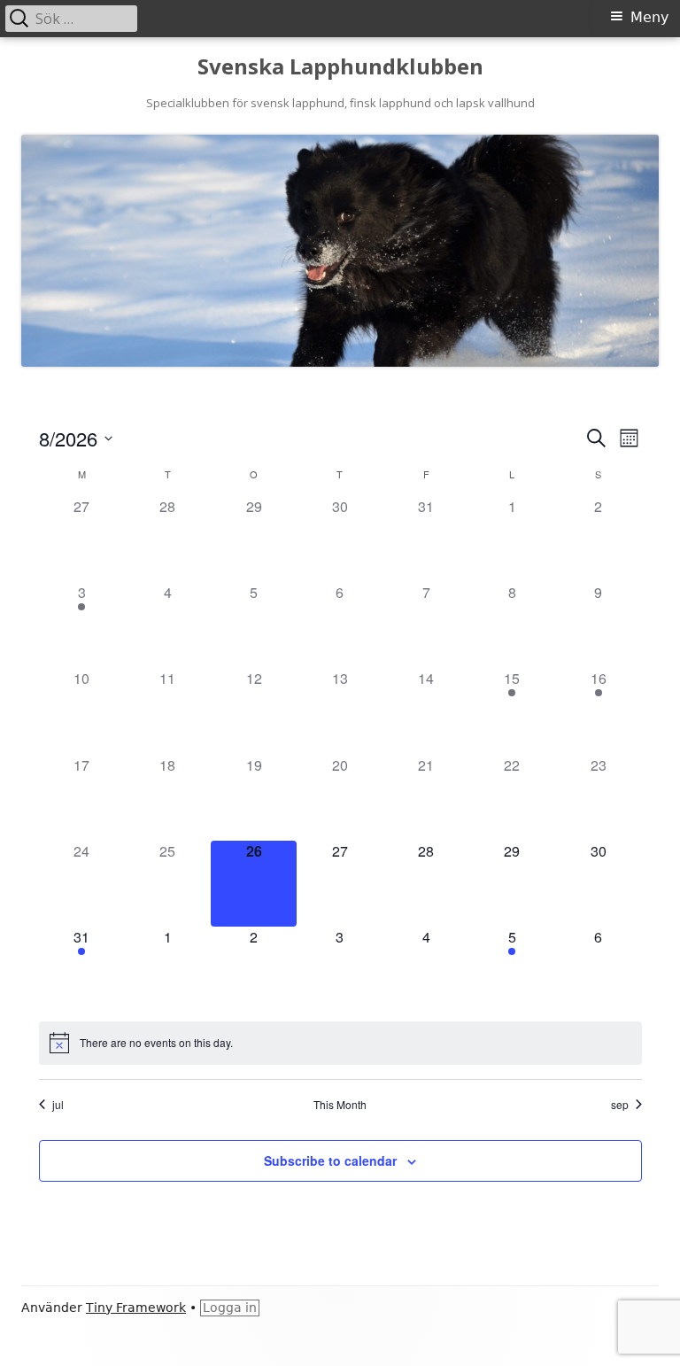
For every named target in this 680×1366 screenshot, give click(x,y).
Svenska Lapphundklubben (340, 67)
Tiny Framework (136, 1307)
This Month (340, 1105)
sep (620, 1105)
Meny (649, 17)
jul (58, 1105)
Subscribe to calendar (330, 1160)
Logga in (230, 1307)
